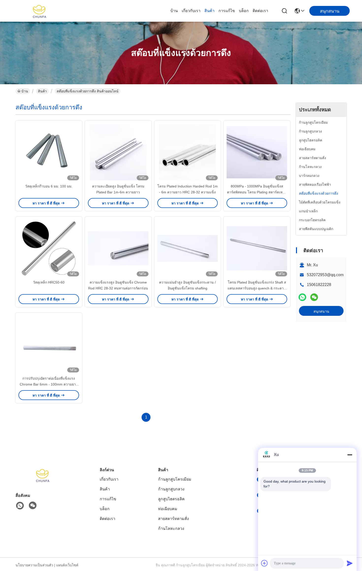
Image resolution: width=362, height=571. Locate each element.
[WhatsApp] (302, 297)
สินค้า (209, 11)
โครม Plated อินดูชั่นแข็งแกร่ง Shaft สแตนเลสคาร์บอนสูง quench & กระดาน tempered (257, 288)
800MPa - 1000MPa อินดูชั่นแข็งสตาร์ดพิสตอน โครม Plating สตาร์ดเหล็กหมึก (257, 192)
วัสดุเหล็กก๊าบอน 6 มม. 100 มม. (48, 186)
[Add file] (264, 563)
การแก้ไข (226, 11)
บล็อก (244, 11)
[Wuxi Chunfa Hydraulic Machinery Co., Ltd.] (39, 10)
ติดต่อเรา (260, 11)
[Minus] (350, 455)
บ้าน (174, 11)
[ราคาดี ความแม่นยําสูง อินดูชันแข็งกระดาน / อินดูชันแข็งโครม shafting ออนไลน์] (187, 248)
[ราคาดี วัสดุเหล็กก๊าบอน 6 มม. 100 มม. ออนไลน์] (48, 152)
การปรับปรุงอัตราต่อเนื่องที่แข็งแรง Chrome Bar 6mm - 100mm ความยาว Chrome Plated (49, 384)
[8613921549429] (20, 506)
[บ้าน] (43, 481)
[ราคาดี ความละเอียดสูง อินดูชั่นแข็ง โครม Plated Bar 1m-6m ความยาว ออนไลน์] (118, 152)
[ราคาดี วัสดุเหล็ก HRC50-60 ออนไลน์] (48, 248)
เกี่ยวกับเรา (191, 11)
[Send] (350, 563)
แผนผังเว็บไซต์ (67, 565)
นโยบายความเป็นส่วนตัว (34, 565)
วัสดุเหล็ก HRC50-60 (49, 282)
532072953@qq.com (325, 275)
